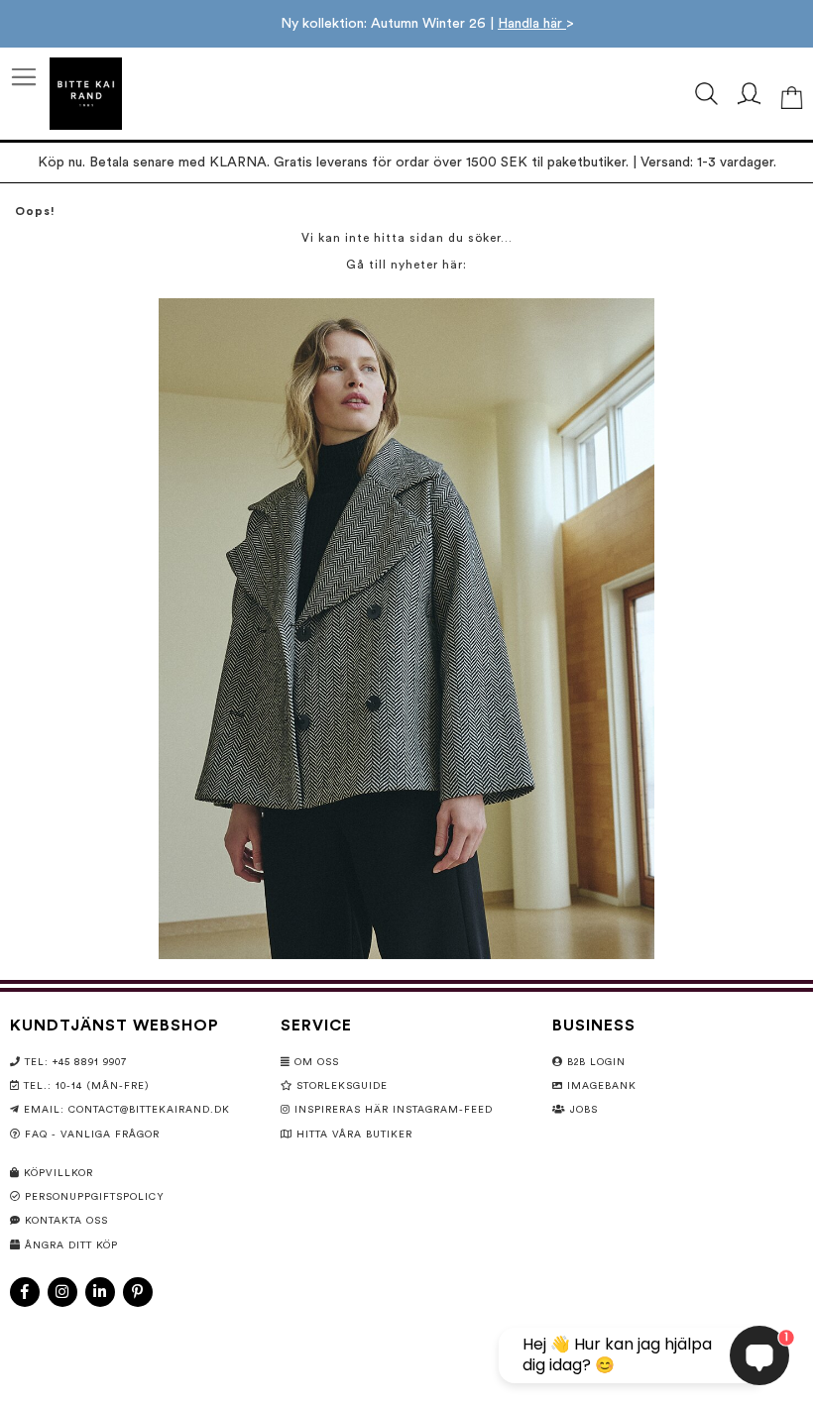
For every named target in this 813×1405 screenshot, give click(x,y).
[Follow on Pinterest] (138, 1292)
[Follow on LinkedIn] (100, 1292)
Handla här (532, 24)
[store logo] (86, 93)
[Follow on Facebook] (25, 1292)
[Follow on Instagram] (62, 1292)
